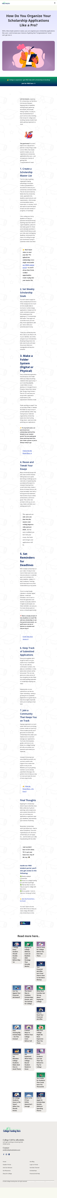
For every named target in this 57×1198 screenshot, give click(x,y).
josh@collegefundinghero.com (11, 1150)
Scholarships (33, 1170)
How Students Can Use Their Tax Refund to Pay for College (40, 1060)
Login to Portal (34, 1164)
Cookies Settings (50, 1181)
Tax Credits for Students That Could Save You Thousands (41, 1082)
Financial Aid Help (35, 1173)
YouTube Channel (34, 1167)
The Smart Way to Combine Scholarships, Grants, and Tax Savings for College (29, 997)
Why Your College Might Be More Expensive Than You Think (40, 1037)
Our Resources (7, 1170)
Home (4, 1161)
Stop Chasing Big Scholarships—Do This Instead (17, 1035)
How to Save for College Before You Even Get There (41, 951)
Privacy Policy (31, 1181)
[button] (55, 3)
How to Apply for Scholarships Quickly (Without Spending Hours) (41, 1104)
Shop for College (7, 1173)
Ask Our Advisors (7, 1167)
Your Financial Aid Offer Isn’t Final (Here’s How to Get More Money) (41, 973)
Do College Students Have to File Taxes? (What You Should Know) (16, 1104)
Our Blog (32, 1161)
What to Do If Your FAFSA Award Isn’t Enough (28, 1102)
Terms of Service (40, 1181)
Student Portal (7, 1164)
